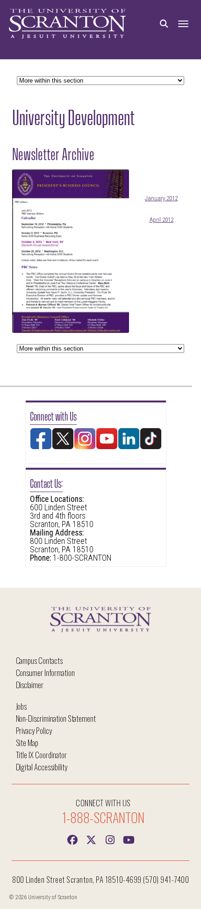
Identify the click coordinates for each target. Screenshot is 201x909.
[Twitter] (91, 838)
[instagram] (109, 838)
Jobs (21, 706)
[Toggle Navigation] (183, 24)
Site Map (27, 742)
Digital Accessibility (41, 767)
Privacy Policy (34, 730)
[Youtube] (128, 838)
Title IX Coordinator (41, 755)
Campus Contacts (39, 660)
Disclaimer (30, 685)
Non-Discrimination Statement (56, 718)
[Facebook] (72, 838)
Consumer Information (45, 672)
